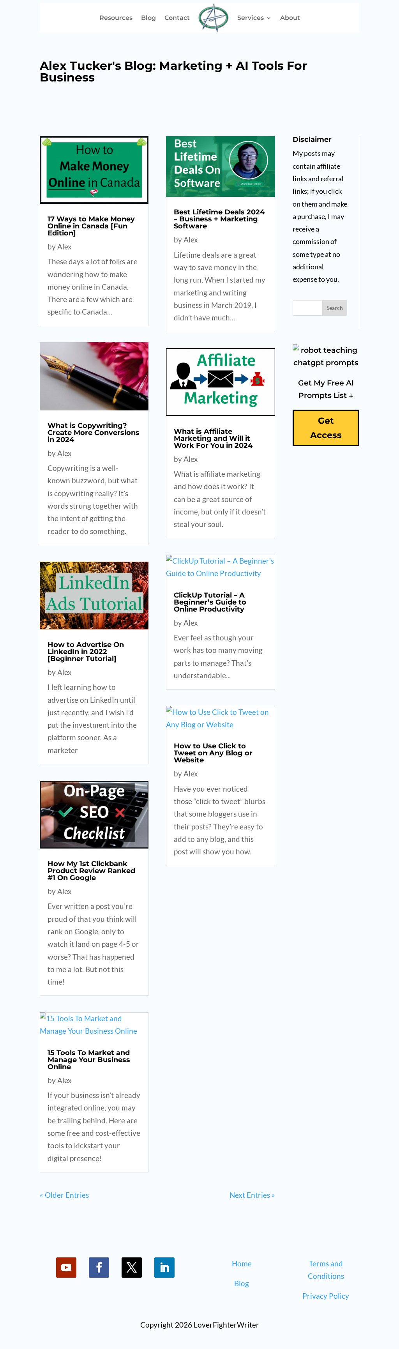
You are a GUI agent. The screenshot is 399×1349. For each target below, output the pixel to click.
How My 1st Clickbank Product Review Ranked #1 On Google (91, 870)
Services (250, 17)
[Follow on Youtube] (66, 1267)
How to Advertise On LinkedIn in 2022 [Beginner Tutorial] (86, 651)
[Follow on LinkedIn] (164, 1267)
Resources (115, 17)
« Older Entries (64, 1194)
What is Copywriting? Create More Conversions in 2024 (93, 432)
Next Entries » (252, 1194)
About (290, 17)
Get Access (326, 427)
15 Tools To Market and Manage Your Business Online (89, 1059)
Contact (177, 17)
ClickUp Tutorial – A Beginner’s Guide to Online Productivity (210, 602)
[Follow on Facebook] (99, 1267)
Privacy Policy (325, 1295)
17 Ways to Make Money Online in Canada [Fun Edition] (91, 226)
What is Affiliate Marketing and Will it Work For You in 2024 (213, 438)
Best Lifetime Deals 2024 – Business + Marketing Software (219, 219)
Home (242, 1263)
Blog (148, 17)
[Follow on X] (132, 1267)
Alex (64, 246)
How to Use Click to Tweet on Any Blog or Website (213, 753)
